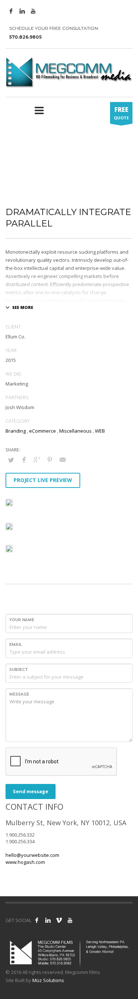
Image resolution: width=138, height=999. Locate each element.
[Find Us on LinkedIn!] (47, 920)
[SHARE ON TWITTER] (11, 459)
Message (19, 694)
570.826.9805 (25, 37)
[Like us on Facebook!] (36, 920)
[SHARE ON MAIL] (62, 459)
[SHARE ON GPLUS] (36, 459)
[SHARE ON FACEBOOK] (23, 459)
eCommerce (42, 431)
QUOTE (121, 112)
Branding (16, 431)
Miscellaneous (75, 431)
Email (15, 644)
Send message (30, 791)
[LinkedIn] (22, 11)
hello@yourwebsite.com (32, 855)
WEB (100, 431)
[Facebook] (11, 11)
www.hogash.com (25, 862)
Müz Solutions (48, 980)
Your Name (21, 620)
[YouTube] (33, 11)
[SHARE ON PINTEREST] (49, 459)
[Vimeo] (58, 920)
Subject (18, 669)
